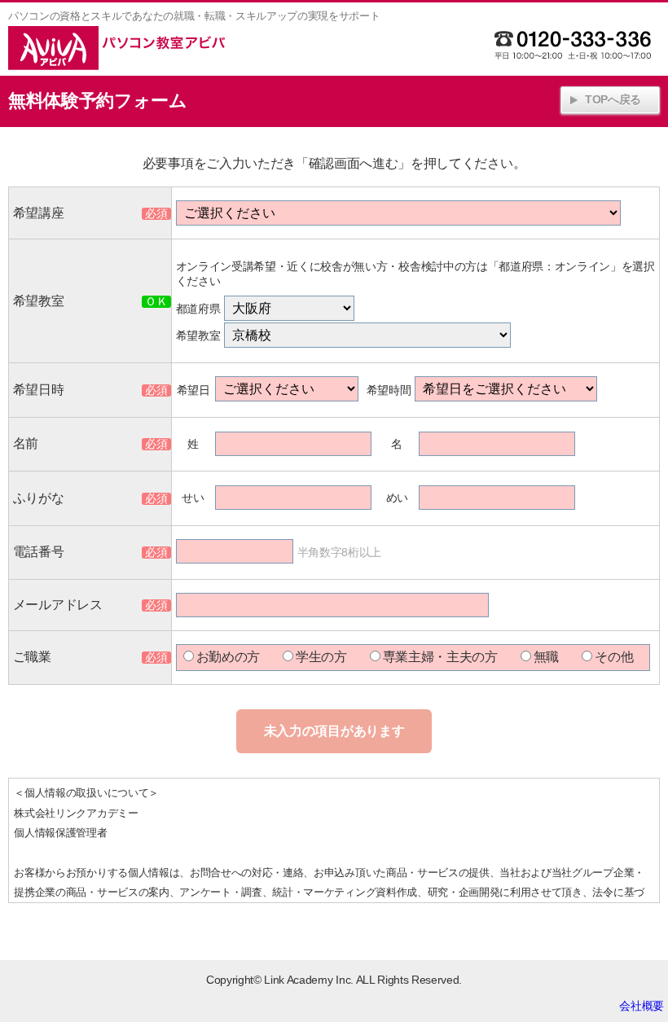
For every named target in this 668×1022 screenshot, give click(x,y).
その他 (614, 657)
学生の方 (321, 657)
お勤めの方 (228, 657)
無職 (546, 657)
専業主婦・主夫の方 (440, 657)
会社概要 (641, 1005)
